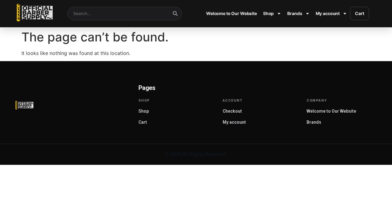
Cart (359, 13)
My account (328, 13)
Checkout (232, 111)
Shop (268, 13)
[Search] (175, 13)
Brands (294, 13)
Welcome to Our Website (231, 13)
